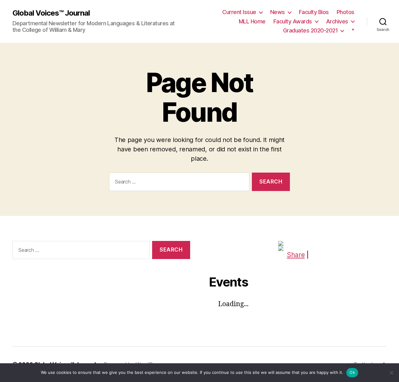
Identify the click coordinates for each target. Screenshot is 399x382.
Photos (345, 12)
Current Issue (239, 12)
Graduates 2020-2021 (310, 30)
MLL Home (252, 21)
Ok (352, 372)
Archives (337, 21)
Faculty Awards (292, 21)
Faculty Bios (314, 12)
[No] (391, 373)
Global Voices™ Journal (51, 13)
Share (296, 255)
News (277, 12)
